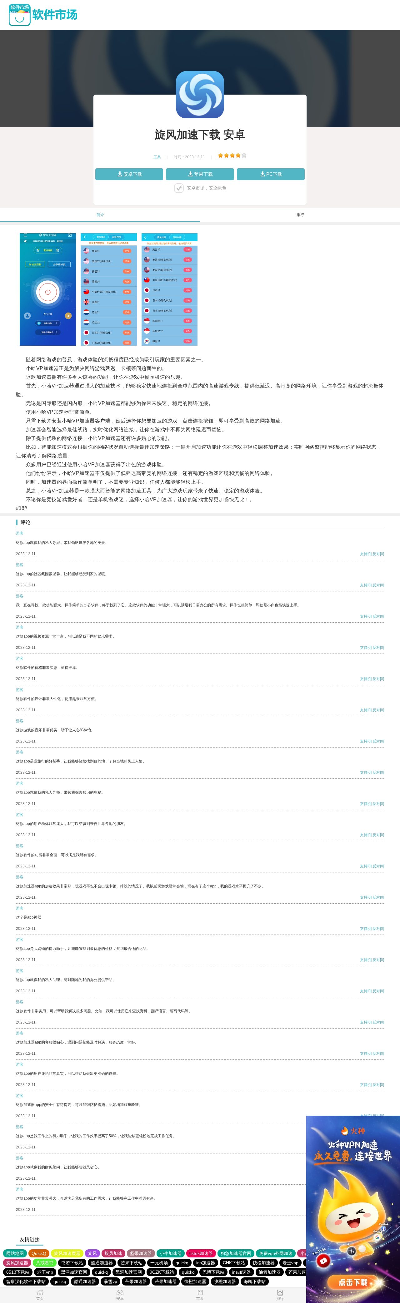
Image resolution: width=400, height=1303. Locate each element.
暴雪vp (110, 1281)
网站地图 (15, 1253)
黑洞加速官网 (74, 1272)
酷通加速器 (102, 1262)
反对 (376, 554)
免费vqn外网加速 (275, 1253)
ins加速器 (205, 1262)
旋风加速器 (17, 1262)
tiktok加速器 (201, 1253)
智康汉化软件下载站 (26, 1281)
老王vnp (290, 1262)
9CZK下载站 (162, 1272)
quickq (182, 1262)
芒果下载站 (131, 1262)
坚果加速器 (141, 1253)
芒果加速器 (299, 1272)
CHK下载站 (234, 1262)
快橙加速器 (264, 1262)
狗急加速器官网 (236, 1253)
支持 (364, 554)
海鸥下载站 (255, 1281)
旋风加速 (113, 1253)
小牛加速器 (171, 1253)
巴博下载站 (213, 1272)
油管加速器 (270, 1272)
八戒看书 (44, 1262)
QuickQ (39, 1253)
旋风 (92, 1253)
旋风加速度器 (67, 1253)
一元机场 (159, 1262)
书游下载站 (72, 1262)
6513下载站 (17, 1272)
